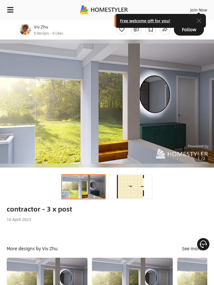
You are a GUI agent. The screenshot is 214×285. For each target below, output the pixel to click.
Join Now (198, 10)
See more (192, 248)
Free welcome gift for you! (145, 20)
